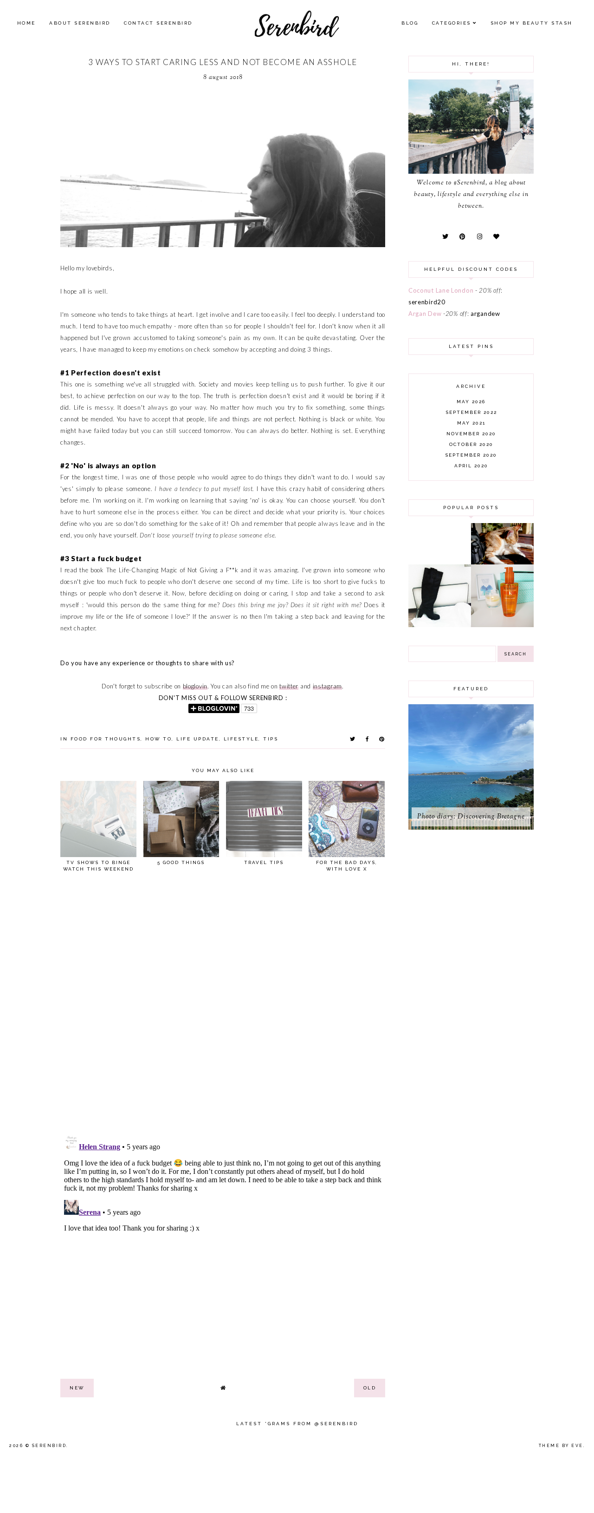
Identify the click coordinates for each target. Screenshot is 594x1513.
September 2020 (471, 455)
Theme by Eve (561, 1445)
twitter (288, 686)
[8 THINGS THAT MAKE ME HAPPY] (502, 562)
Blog (409, 23)
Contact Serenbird (158, 23)
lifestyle (241, 738)
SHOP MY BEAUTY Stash (532, 23)
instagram (327, 686)
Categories (451, 23)
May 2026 (471, 401)
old (369, 1387)
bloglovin (195, 686)
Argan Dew (424, 313)
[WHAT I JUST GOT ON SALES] (439, 625)
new (77, 1387)
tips (270, 738)
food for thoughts (106, 738)
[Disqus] (222, 1007)
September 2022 (471, 412)
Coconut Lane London (440, 290)
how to (158, 738)
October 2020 (471, 444)
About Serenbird (79, 23)
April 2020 (471, 465)
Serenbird (49, 1445)
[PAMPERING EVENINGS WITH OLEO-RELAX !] (502, 625)
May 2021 (471, 423)
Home (26, 23)
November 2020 (471, 433)
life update (197, 738)
